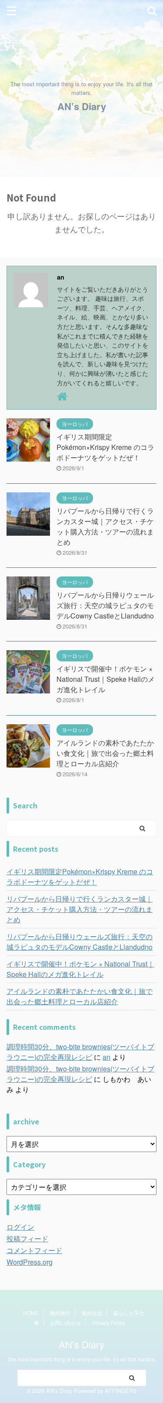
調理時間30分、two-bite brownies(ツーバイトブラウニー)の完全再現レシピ (80, 1052)
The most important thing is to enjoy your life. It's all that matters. (81, 1359)
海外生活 (91, 1312)
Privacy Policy (108, 1322)
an (106, 1057)
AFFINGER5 (120, 1391)
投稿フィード (27, 1238)
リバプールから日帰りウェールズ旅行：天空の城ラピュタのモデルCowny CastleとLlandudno (105, 605)
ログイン (20, 1227)
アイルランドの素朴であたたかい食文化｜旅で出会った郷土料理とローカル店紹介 (105, 753)
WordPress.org (30, 1262)
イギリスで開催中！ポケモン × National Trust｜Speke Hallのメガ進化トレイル (106, 679)
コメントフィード (34, 1250)
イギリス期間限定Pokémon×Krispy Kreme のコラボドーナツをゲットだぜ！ (105, 447)
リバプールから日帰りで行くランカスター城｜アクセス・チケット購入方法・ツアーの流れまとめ (105, 526)
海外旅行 (60, 1312)
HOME (31, 1312)
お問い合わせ (65, 1322)
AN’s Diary (81, 106)
